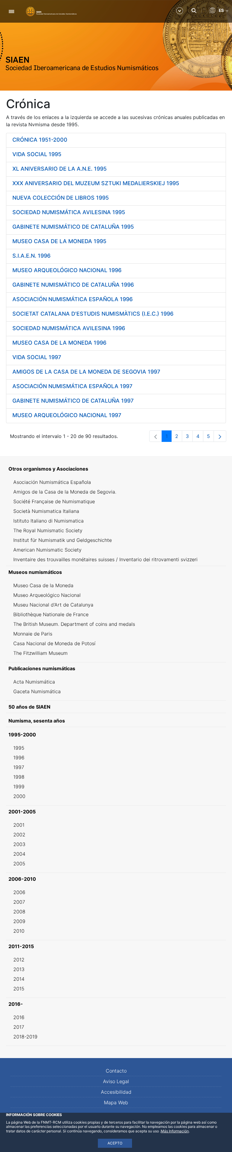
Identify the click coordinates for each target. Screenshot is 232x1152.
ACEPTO (115, 1143)
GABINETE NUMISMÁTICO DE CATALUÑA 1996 (73, 285)
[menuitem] (116, 469)
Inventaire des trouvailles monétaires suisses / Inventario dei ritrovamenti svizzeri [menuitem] (105, 559)
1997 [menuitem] (18, 767)
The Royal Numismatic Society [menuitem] (47, 530)
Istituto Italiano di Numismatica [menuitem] (48, 521)
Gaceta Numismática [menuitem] (37, 691)
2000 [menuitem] (19, 796)
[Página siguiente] (220, 436)
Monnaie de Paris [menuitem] (32, 634)
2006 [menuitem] (19, 892)
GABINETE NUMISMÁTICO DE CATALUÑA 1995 (73, 227)
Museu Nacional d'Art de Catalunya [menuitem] (53, 605)
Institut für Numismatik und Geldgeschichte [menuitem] (62, 540)
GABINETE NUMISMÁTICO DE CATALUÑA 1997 (73, 400)
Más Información (175, 1131)
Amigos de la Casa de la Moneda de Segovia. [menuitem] (64, 492)
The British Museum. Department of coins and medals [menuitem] (74, 624)
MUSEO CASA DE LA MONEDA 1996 (59, 342)
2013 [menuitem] (18, 969)
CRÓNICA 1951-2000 (39, 140)
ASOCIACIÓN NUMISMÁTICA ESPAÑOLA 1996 (72, 299)
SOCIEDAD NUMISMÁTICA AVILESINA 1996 (68, 328)
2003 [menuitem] (19, 844)
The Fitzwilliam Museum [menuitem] (40, 653)
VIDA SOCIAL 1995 (36, 154)
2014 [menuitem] (18, 979)
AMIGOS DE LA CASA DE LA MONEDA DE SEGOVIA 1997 (86, 371)
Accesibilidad (116, 1092)
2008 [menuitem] (19, 912)
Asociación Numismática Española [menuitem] (52, 482)
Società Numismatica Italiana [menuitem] (46, 511)
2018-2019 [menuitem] (25, 1037)
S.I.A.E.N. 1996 (31, 256)
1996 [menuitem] (18, 758)
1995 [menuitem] (18, 748)
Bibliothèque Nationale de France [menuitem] (51, 614)
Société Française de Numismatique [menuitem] (54, 501)
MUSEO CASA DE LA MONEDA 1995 (59, 241)
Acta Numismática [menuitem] (34, 682)
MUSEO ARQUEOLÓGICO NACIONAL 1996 (66, 270)
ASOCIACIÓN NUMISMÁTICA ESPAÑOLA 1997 (72, 386)
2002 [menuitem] (19, 835)
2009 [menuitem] (19, 921)
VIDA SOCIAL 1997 (36, 357)
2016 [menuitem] (18, 1017)
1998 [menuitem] (18, 777)
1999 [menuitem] (18, 787)
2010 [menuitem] (18, 931)
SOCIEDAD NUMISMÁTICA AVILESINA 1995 (68, 212)
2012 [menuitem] (18, 960)
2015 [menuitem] (18, 989)
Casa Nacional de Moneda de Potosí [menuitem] (54, 643)
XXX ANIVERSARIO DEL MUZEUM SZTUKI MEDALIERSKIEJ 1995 (95, 183)
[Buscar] (193, 10)
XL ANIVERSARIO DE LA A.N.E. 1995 (59, 169)
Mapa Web (116, 1102)
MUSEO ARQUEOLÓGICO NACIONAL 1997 (66, 415)
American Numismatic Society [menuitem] (47, 550)
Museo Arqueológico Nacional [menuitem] (47, 595)
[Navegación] (11, 11)
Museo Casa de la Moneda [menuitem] (43, 585)
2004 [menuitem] (19, 854)
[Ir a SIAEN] (51, 11)
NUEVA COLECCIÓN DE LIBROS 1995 (60, 198)
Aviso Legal (116, 1081)
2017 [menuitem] (18, 1027)
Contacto (116, 1071)
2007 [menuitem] (19, 902)
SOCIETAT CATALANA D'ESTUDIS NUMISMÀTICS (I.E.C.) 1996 (92, 314)
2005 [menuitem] (19, 864)
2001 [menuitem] (18, 825)
